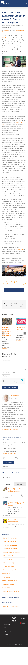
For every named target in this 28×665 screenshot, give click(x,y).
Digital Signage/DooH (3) (11, 591)
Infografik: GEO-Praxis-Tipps (21, 332)
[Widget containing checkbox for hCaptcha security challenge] (13, 381)
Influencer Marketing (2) (11, 548)
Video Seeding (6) (9, 566)
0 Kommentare (9, 31)
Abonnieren (8, 462)
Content (11, 46)
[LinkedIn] (13, 621)
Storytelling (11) (9, 563)
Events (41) (6, 573)
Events (3, 31)
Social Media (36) (9, 559)
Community (19, 249)
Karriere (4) (6, 577)
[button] (3, 333)
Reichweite (10, 284)
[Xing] (15, 621)
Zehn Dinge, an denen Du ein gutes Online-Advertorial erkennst (16, 492)
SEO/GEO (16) (8, 556)
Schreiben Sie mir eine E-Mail (10, 429)
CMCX (4, 38)
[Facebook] (13, 618)
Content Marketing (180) (10, 538)
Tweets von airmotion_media (10, 606)
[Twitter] (15, 618)
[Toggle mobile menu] (26, 3)
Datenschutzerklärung (9, 453)
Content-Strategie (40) (9, 570)
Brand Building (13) (10, 541)
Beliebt (8, 484)
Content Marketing (20, 30)
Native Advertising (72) (10, 580)
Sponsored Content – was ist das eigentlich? (16, 523)
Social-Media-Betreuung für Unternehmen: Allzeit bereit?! (16, 507)
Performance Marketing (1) (12, 552)
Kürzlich (19, 484)
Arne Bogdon (6, 30)
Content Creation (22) (10, 545)
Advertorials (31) (9, 584)
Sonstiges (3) (7, 587)
